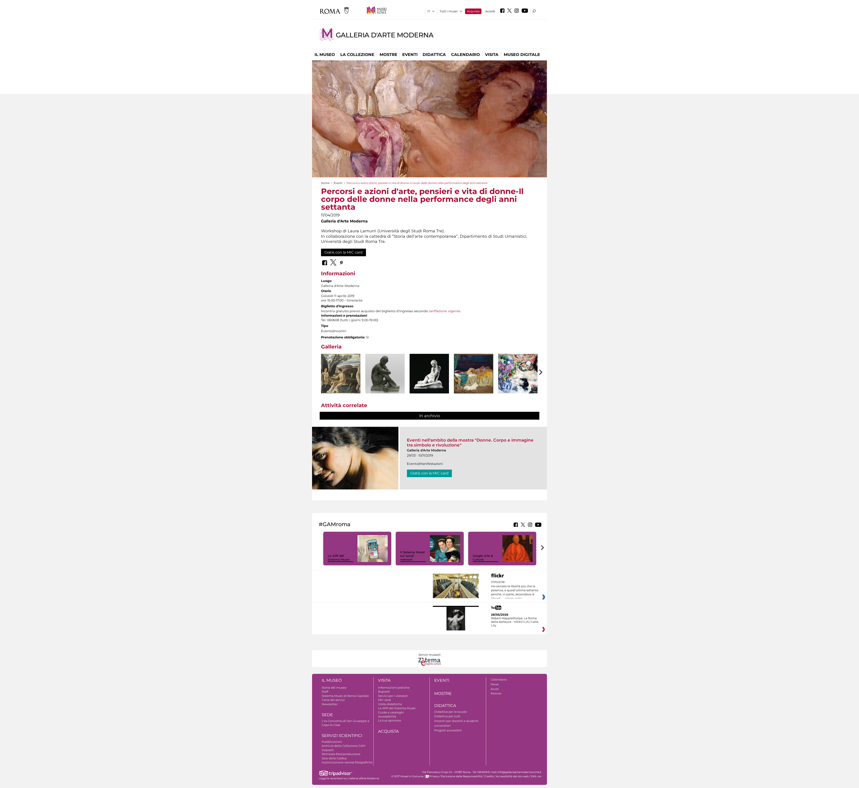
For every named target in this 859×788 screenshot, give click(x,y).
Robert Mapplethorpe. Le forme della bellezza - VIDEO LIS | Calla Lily (514, 621)
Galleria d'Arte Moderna (385, 35)
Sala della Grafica (334, 758)
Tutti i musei (449, 11)
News (495, 684)
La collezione (357, 54)
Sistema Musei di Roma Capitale (345, 696)
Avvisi (495, 689)
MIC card (384, 700)
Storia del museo (334, 687)
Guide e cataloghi (391, 712)
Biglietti (384, 691)
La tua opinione (389, 720)
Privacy (434, 776)
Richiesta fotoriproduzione (341, 754)
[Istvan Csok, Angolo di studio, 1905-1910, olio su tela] (518, 373)
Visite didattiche (390, 704)
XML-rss (536, 776)
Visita (491, 54)
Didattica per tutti (447, 716)
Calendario (465, 54)
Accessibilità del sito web (512, 776)
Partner (496, 693)
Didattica (434, 54)
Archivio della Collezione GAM (343, 745)
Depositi (328, 750)
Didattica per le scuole (450, 711)
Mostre (388, 54)
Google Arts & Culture (483, 557)
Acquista (473, 11)
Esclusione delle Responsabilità (461, 776)
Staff (325, 691)
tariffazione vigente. (445, 311)
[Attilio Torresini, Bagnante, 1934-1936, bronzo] (385, 377)
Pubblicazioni (332, 741)
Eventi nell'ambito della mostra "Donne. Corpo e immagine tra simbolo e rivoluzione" (470, 443)
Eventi (410, 54)
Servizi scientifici (342, 736)
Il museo (325, 54)
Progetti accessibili (448, 730)
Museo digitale (522, 54)
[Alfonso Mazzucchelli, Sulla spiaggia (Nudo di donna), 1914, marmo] (429, 373)
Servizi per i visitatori (393, 696)
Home (325, 183)
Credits (489, 776)
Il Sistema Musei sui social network (412, 556)
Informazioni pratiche (394, 687)
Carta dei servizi (333, 700)
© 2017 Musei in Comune (407, 776)
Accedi (490, 11)
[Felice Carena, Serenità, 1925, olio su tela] (340, 373)
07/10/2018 (514, 590)
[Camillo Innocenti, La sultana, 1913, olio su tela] (473, 373)
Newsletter (330, 704)
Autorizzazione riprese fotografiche (347, 762)
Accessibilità (387, 716)
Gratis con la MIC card (343, 252)
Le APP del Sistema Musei (339, 557)
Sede (327, 715)
